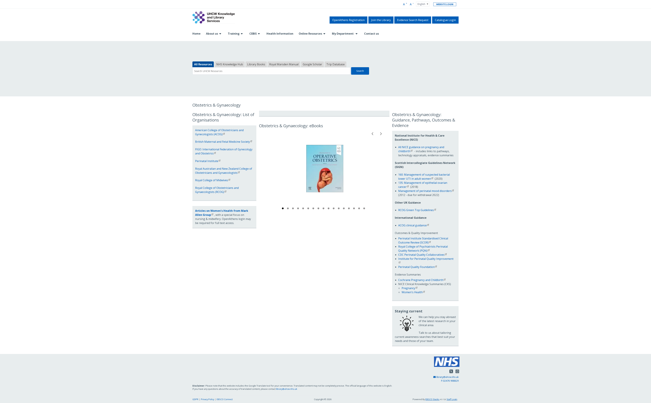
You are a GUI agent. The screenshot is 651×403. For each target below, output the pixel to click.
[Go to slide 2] (288, 209)
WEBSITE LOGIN (444, 4)
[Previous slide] (373, 133)
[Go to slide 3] (293, 209)
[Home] (213, 17)
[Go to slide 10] (329, 209)
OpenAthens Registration (348, 20)
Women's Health (412, 292)
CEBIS (253, 33)
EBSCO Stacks (432, 399)
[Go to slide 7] (314, 209)
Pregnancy (408, 288)
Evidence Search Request (412, 20)
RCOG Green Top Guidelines (416, 210)
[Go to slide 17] (364, 209)
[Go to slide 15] (354, 209)
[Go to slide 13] (344, 209)
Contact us (371, 33)
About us (212, 33)
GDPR (195, 399)
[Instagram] (457, 371)
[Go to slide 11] (334, 209)
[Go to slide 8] (319, 209)
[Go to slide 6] (309, 209)
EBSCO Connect (225, 399)
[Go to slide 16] (359, 209)
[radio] (203, 64)
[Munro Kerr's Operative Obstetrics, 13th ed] (324, 168)
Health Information (280, 33)
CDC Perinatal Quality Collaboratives (421, 255)
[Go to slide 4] (298, 209)
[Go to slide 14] (349, 209)
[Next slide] (381, 133)
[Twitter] (451, 371)
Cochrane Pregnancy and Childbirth (420, 280)
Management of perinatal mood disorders (425, 191)
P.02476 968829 (450, 380)
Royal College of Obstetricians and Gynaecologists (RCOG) (217, 190)
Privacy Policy (207, 399)
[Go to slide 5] (303, 209)
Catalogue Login (445, 20)
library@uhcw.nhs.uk (447, 377)
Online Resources (310, 33)
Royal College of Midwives (211, 180)
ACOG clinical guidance (412, 225)
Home (196, 33)
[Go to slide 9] (324, 209)
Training (234, 33)
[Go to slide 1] (283, 209)
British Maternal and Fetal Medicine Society (222, 142)
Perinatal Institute (206, 161)
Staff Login (452, 399)
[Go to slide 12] (339, 209)
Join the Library (381, 20)
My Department (343, 33)
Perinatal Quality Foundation (416, 267)
